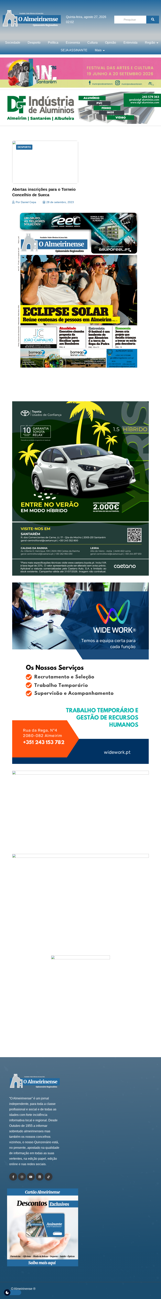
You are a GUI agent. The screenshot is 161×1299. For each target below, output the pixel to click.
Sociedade (12, 42)
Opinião (110, 42)
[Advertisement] (80, 388)
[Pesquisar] (152, 19)
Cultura (92, 42)
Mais (98, 50)
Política (53, 42)
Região (150, 42)
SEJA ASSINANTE (74, 50)
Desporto (34, 42)
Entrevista (130, 42)
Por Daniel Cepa (26, 202)
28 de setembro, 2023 (60, 202)
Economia (73, 42)
